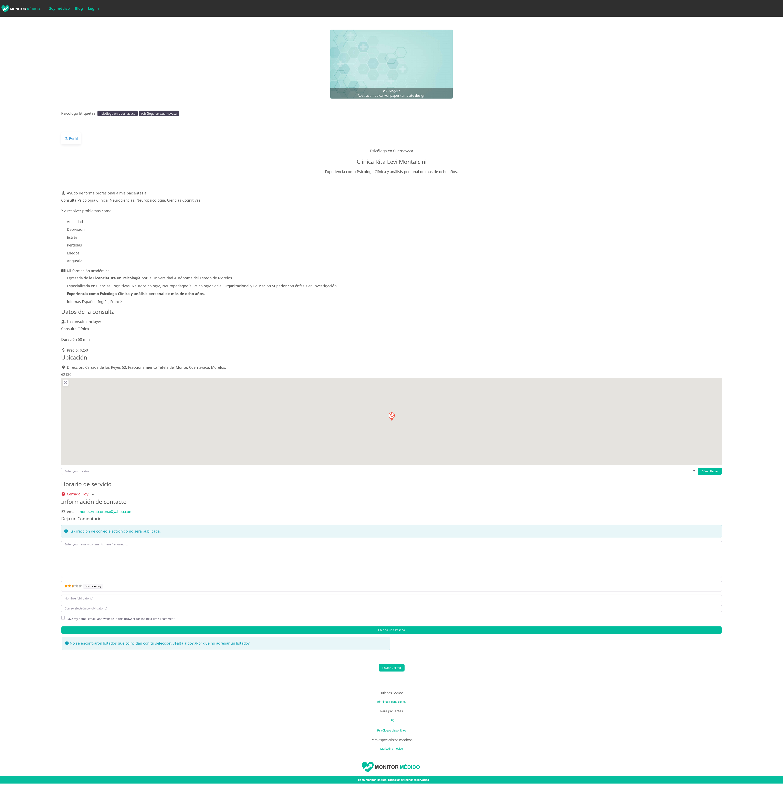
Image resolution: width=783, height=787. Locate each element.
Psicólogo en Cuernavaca (159, 113)
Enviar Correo (391, 668)
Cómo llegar (710, 471)
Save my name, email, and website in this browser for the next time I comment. (121, 619)
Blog (79, 8)
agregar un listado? (233, 643)
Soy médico (59, 8)
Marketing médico (391, 748)
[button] (58, 64)
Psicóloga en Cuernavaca (117, 113)
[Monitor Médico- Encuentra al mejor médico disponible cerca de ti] (20, 8)
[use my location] (693, 471)
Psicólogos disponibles (391, 730)
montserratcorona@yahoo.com (106, 511)
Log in (93, 8)
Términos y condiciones (391, 701)
